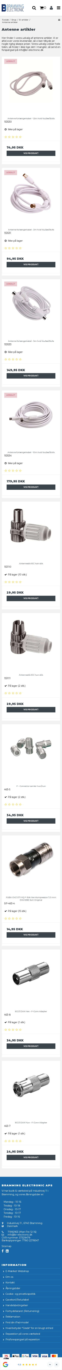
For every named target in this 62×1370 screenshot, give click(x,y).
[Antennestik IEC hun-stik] (31, 642)
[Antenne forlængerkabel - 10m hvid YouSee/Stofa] (31, 419)
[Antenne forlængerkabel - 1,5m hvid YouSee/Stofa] (31, 86)
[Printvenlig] (59, 19)
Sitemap (6, 1246)
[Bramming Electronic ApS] (15, 8)
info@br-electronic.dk (20, 1234)
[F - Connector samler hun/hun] (31, 753)
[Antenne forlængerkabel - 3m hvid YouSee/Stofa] (31, 197)
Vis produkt (31, 153)
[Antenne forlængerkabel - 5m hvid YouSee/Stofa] (31, 308)
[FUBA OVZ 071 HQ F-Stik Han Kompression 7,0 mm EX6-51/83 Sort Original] (31, 864)
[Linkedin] (7, 1251)
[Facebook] (2, 1251)
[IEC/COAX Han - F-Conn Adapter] (31, 979)
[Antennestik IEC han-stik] (31, 531)
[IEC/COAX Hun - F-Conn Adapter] (31, 1090)
